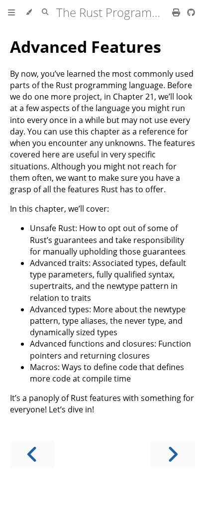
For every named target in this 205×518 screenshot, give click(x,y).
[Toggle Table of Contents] (11, 12)
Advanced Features (85, 46)
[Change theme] (28, 12)
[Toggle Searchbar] (45, 12)
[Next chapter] (172, 454)
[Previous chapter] (32, 454)
